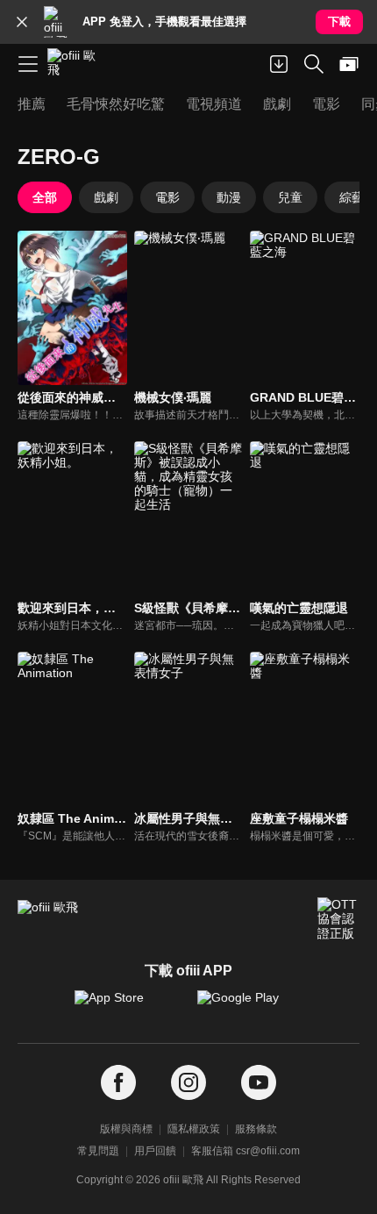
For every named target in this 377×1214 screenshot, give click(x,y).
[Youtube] (258, 1083)
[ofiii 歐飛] (77, 64)
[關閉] (22, 22)
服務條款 (256, 1129)
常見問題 (98, 1151)
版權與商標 (126, 1129)
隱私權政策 (193, 1129)
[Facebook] (118, 1083)
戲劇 (106, 197)
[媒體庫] (348, 64)
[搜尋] (313, 64)
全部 (44, 197)
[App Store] (127, 1006)
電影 (167, 197)
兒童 (290, 197)
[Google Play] (249, 1006)
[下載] (278, 64)
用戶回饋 (155, 1151)
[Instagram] (188, 1083)
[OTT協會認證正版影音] (338, 918)
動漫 (229, 197)
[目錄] (28, 64)
